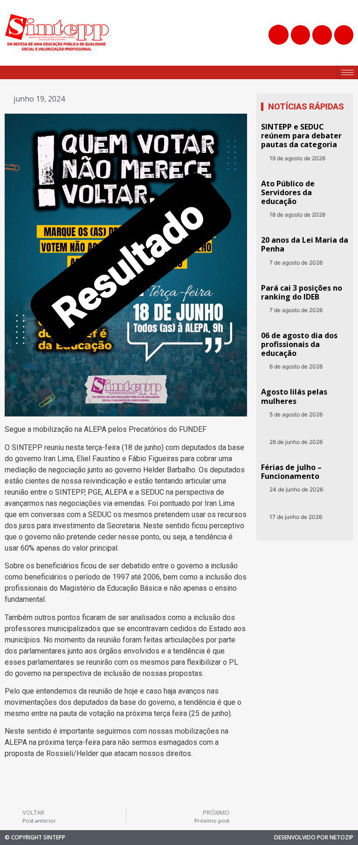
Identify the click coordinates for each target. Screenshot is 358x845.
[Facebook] (300, 34)
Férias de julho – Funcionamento (291, 471)
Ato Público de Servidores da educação (288, 192)
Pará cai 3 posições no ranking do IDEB (301, 292)
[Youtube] (343, 34)
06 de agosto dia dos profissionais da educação (299, 344)
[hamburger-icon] (347, 72)
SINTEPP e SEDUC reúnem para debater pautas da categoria (301, 136)
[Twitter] (321, 34)
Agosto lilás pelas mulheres (294, 396)
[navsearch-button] (278, 35)
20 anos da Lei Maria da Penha (304, 244)
